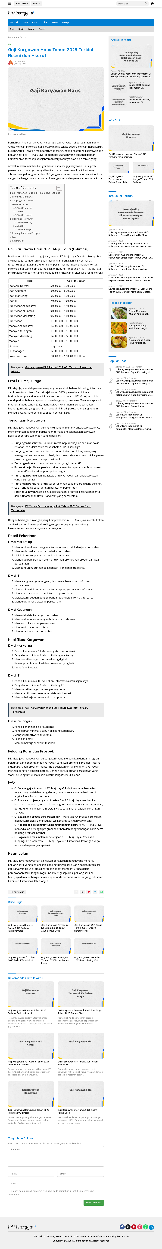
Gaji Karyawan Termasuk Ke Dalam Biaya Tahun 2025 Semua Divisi (54, 928)
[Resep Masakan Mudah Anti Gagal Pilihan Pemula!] (119, 313)
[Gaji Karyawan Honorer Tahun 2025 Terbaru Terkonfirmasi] (22, 913)
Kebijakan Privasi (119, 1236)
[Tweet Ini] (82, 892)
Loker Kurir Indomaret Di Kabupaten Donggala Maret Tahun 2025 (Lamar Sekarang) (134, 416)
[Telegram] (151, 1227)
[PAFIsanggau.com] (21, 12)
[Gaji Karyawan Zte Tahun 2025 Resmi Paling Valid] (89, 946)
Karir (34, 22)
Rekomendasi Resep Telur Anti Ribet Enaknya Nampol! (140, 341)
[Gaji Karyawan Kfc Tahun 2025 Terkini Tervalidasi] (22, 946)
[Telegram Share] (95, 892)
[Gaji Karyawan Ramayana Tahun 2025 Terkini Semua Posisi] (56, 946)
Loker (45, 22)
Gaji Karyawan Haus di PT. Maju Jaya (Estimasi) (36, 192)
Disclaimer (81, 1236)
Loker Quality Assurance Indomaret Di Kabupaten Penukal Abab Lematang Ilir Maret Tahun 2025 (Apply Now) (134, 405)
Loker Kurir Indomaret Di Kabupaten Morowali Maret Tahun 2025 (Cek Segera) (134, 427)
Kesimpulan (18, 240)
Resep (65, 22)
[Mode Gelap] (152, 3)
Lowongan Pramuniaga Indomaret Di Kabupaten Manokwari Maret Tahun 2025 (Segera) (130, 245)
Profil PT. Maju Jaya (22, 196)
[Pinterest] (133, 1227)
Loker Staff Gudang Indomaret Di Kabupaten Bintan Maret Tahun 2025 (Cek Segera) (131, 256)
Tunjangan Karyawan (23, 200)
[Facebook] (122, 1227)
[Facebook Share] (76, 892)
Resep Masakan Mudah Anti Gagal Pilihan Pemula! (138, 312)
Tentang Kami (54, 1236)
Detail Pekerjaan (20, 204)
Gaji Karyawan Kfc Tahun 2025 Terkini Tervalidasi (21, 959)
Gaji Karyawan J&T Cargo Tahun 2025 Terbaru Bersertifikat (88, 928)
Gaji (26, 22)
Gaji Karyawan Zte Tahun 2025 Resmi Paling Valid (87, 959)
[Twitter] (128, 1227)
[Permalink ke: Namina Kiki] (10, 62)
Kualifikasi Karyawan (22, 218)
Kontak (68, 1236)
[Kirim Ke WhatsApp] (101, 892)
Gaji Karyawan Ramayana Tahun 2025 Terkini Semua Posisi (55, 960)
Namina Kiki (20, 61)
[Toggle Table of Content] (57, 188)
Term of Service (98, 1236)
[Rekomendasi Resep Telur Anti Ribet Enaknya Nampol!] (119, 342)
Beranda (14, 22)
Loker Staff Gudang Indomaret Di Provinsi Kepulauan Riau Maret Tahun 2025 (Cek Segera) (139, 86)
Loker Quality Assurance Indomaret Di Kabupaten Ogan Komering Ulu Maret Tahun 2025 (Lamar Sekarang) (134, 393)
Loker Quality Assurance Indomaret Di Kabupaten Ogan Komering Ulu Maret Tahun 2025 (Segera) (131, 75)
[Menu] (10, 3)
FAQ (14, 236)
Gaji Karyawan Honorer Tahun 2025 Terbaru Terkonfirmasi (20, 928)
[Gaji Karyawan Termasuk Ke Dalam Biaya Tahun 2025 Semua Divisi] (56, 913)
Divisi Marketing (24, 208)
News (55, 22)
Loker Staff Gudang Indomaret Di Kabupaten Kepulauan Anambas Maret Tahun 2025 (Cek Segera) (140, 101)
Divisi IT (20, 211)
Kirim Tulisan (22, 3)
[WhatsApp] (145, 1227)
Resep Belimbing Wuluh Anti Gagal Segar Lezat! (138, 327)
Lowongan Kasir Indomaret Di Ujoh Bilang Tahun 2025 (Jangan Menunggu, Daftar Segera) (131, 290)
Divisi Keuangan (24, 215)
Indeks (36, 3)
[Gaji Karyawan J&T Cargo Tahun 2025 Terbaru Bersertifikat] (89, 913)
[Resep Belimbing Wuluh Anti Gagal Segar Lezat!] (119, 328)
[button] (146, 3)
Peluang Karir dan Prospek (26, 233)
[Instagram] (139, 1227)
